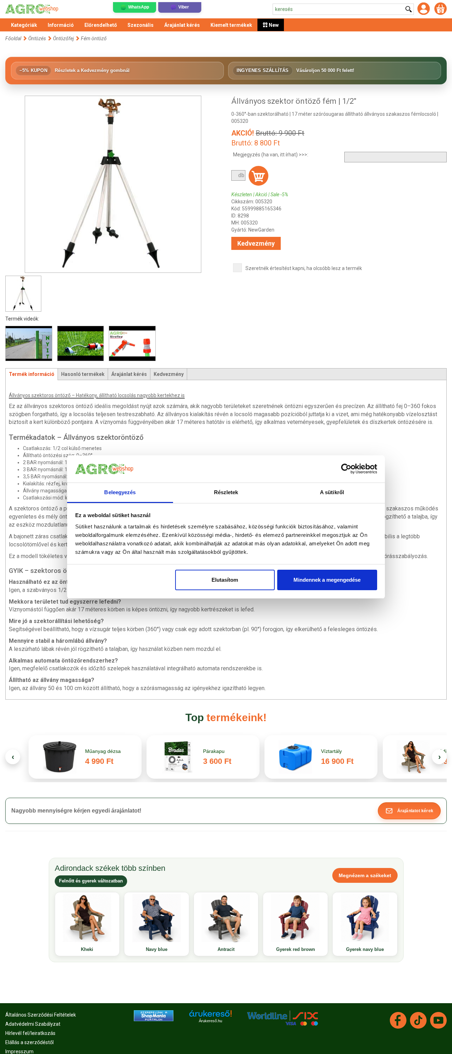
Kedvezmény (256, 243)
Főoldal (13, 38)
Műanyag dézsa (103, 751)
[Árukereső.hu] (210, 1016)
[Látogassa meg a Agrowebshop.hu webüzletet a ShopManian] (153, 1015)
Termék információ (31, 374)
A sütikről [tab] (332, 492)
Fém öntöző (94, 38)
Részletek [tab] (226, 492)
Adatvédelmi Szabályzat (32, 1024)
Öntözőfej (63, 38)
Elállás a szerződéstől (29, 1042)
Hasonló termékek (83, 374)
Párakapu (214, 751)
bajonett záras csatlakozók (47, 536)
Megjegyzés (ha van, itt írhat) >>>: (270, 154)
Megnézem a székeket (365, 875)
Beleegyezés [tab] (120, 492)
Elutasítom (225, 580)
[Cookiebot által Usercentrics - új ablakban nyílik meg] (346, 469)
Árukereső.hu (210, 1021)
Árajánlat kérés (129, 374)
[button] (409, 810)
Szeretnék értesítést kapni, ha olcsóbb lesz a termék (303, 268)
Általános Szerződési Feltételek (40, 1015)
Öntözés (37, 38)
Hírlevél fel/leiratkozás (30, 1033)
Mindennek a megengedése (327, 580)
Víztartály (331, 751)
